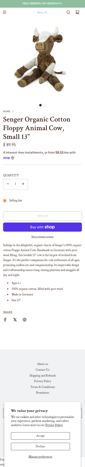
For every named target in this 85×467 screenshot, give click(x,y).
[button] (40, 105)
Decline (40, 446)
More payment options (42, 236)
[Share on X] (14, 320)
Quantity (11, 175)
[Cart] (77, 12)
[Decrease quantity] (7, 184)
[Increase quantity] (23, 184)
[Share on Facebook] (5, 320)
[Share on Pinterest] (24, 320)
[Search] (68, 12)
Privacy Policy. (54, 425)
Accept (40, 436)
